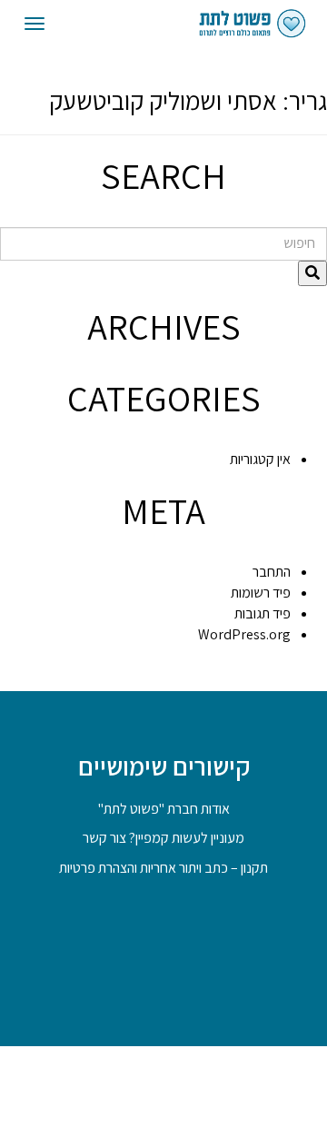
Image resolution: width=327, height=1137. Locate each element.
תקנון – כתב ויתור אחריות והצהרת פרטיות (163, 867)
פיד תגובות (262, 613)
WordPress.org (244, 634)
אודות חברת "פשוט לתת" (164, 808)
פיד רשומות (261, 592)
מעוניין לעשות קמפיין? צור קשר (163, 837)
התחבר (272, 571)
